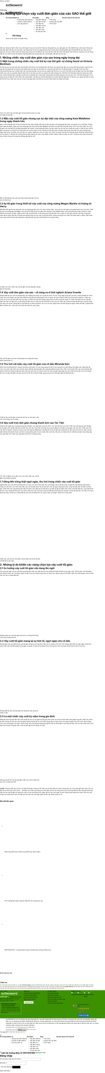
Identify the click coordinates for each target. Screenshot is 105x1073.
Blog (63, 50)
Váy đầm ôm (34, 1042)
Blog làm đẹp (28, 1002)
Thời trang (3, 10)
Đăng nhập (16, 1067)
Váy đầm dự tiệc (35, 1040)
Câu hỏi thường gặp (53, 993)
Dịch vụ (10, 1036)
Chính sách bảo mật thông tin (55, 1003)
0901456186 (11, 1005)
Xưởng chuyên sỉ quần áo (31, 997)
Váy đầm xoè (34, 1046)
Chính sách (47, 1042)
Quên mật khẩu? (5, 1071)
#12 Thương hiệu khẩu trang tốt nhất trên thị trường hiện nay (24, 901)
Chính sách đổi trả (52, 1001)
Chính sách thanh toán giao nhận (56, 999)
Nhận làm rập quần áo (30, 999)
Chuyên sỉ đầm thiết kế (19, 1040)
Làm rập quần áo (17, 1042)
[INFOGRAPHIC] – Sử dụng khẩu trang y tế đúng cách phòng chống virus (28, 950)
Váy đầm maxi (34, 1048)
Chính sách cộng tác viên (54, 997)
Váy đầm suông (35, 1044)
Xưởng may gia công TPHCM (32, 993)
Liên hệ (71, 1036)
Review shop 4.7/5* (63, 1036)
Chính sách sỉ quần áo (53, 995)
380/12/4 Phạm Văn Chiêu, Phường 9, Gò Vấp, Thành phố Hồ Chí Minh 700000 (10, 1010)
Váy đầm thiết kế (35, 1038)
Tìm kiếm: (3, 1032)
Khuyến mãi (40, 1053)
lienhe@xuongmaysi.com (12, 1007)
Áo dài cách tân (35, 1050)
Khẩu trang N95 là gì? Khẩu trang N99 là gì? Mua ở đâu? (22, 852)
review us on (83, 1015)
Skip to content (5, 1)
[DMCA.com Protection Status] (21, 1029)
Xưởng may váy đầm (50, 1040)
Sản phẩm (30, 1036)
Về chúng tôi (4, 1036)
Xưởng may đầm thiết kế (30, 995)
